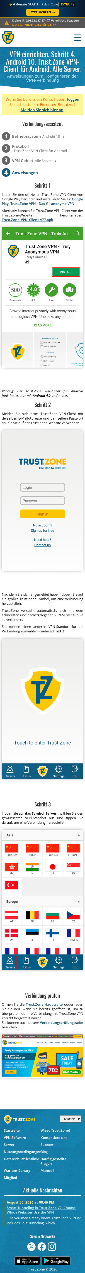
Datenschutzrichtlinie (21, 1159)
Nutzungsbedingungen (22, 1151)
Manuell (47, 1170)
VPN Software (15, 1137)
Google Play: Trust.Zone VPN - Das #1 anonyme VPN (42, 201)
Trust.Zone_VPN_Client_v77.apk (27, 219)
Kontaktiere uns (54, 1137)
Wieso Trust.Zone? (55, 1130)
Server (9, 1144)
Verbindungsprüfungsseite (61, 1022)
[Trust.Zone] (8, 37)
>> (34, 25)
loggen (73, 99)
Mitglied (10, 1177)
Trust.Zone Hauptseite (44, 1004)
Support (47, 1144)
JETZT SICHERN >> (42, 12)
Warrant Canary (17, 1170)
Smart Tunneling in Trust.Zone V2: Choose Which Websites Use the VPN (41, 1209)
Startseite (12, 1130)
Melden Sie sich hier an (42, 109)
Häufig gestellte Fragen (53, 1161)
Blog (44, 1151)
